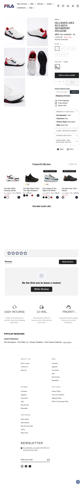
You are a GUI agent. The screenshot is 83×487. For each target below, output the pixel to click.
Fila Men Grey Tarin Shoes (69, 189)
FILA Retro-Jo (23, 342)
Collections (21, 8)
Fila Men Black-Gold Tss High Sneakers (31, 189)
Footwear (55, 363)
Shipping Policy (57, 398)
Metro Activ (24, 433)
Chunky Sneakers (36, 342)
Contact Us (24, 367)
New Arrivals (22, 4)
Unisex (49, 4)
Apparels (54, 367)
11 (68, 49)
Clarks (23, 429)
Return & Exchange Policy (60, 401)
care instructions (66, 131)
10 (73, 49)
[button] (78, 482)
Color (61, 62)
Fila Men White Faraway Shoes (10, 189)
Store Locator (25, 363)
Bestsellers (55, 380)
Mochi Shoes (25, 422)
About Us (24, 370)
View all (73, 164)
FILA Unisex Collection (53, 342)
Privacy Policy (56, 391)
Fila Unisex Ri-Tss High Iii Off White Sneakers (49, 190)
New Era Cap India (27, 426)
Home (57, 19)
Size (58, 44)
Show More (67, 342)
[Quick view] (18, 184)
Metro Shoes (25, 419)
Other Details (64, 135)
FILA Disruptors (10, 342)
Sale (31, 8)
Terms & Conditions (58, 395)
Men (32, 4)
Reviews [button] (8, 262)
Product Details (65, 112)
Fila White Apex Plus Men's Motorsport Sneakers (12, 230)
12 (62, 49)
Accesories (55, 370)
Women (40, 4)
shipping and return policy (64, 141)
